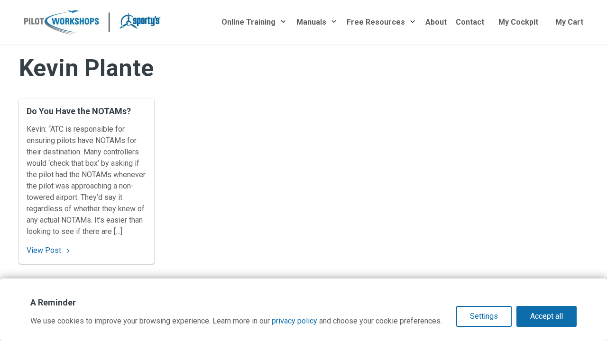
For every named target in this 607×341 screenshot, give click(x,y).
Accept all (546, 316)
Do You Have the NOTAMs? (79, 111)
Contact (470, 22)
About (436, 22)
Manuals (311, 22)
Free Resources (376, 22)
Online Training (248, 22)
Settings (484, 316)
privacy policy (294, 320)
